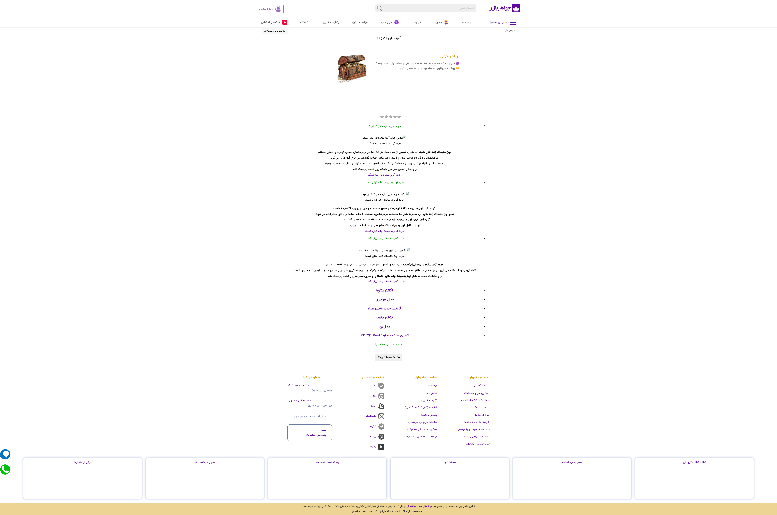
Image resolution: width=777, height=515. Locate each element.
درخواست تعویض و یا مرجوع (474, 429)
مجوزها (438, 22)
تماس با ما (431, 393)
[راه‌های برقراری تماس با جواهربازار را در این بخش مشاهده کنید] (5, 469)
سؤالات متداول (360, 22)
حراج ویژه (386, 22)
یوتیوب (372, 446)
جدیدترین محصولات (275, 31)
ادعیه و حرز (468, 22)
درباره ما (416, 22)
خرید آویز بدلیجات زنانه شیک (384, 174)
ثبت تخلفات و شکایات (478, 444)
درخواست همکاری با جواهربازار (420, 437)
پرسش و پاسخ (429, 415)
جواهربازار (510, 30)
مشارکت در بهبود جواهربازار (422, 422)
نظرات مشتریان (429, 400)
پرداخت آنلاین (482, 386)
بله (375, 386)
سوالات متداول (482, 415)
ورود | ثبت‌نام (266, 9)
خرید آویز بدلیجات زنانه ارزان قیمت (384, 281)
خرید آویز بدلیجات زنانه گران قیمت (384, 231)
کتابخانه (304, 22)
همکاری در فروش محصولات (422, 429)
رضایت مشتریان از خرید (477, 437)
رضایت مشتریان (330, 22)
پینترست (371, 436)
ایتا (374, 396)
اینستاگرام (371, 416)
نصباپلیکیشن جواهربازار (316, 432)
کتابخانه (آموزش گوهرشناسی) (421, 407)
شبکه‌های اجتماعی (270, 22)
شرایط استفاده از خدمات (477, 422)
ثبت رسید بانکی (481, 407)
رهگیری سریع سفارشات (477, 393)
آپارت (373, 406)
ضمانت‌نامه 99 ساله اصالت (475, 400)
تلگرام (373, 426)
